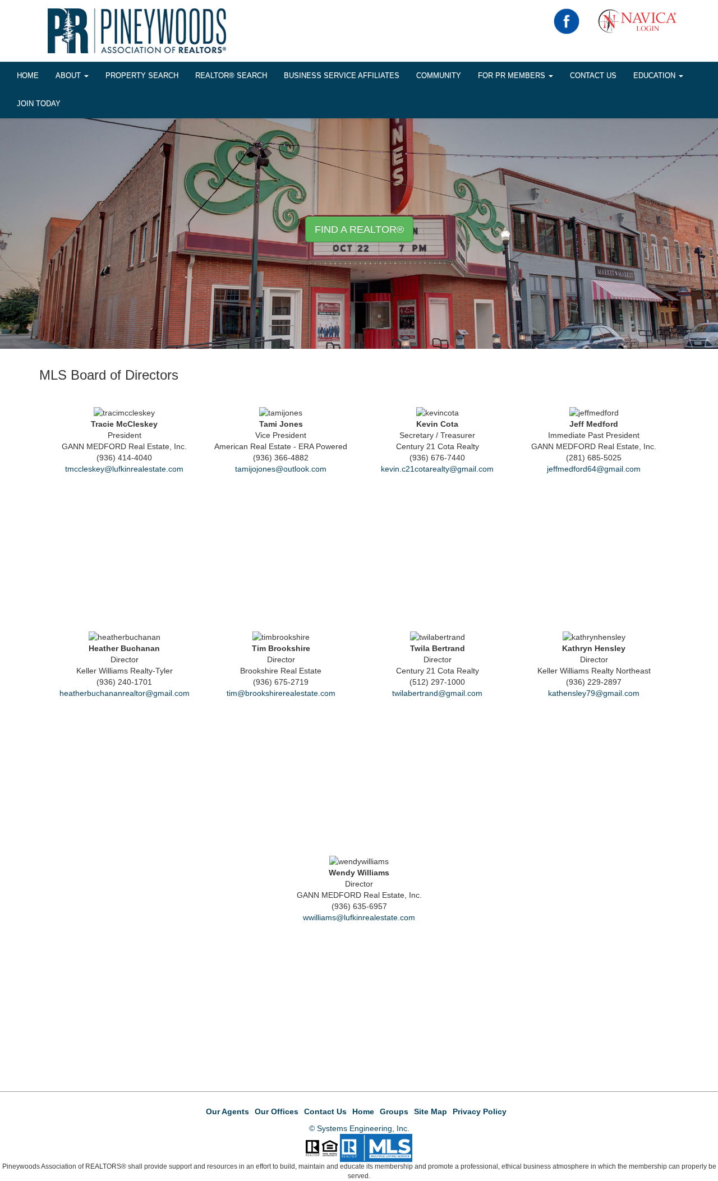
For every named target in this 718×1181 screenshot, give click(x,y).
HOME (28, 75)
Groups (394, 1111)
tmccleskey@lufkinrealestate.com (124, 468)
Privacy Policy (480, 1111)
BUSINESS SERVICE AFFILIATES (341, 75)
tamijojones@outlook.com (280, 468)
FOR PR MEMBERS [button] (512, 75)
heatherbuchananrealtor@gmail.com (124, 693)
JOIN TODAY (39, 103)
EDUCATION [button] (655, 75)
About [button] (69, 75)
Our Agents (227, 1111)
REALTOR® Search (231, 75)
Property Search (141, 75)
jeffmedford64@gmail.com (594, 468)
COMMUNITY (438, 75)
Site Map (430, 1111)
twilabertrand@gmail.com (437, 693)
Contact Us (593, 75)
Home (363, 1111)
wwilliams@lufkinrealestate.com (359, 917)
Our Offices (276, 1111)
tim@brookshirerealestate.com (281, 693)
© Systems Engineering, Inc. (359, 1128)
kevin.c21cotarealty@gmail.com (437, 468)
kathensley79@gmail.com (593, 693)
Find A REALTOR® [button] (359, 229)
